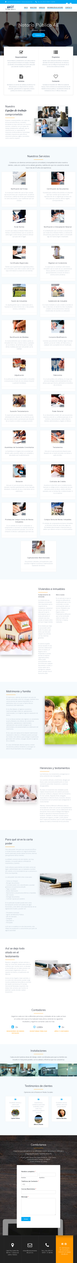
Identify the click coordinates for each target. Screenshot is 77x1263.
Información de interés (55, 7)
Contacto (68, 7)
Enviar (26, 1219)
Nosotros (33, 7)
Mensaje (25, 1197)
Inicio (26, 7)
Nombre (23, 1177)
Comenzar (38, 35)
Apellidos (42, 1177)
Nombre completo (28, 1171)
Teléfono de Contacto (30, 1181)
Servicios (42, 7)
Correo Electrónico (28, 1189)
